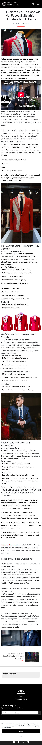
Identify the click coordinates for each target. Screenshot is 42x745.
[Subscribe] (39, 713)
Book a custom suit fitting (10, 545)
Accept (21, 731)
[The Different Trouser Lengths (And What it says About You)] (32, 657)
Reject (21, 736)
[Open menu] (38, 4)
